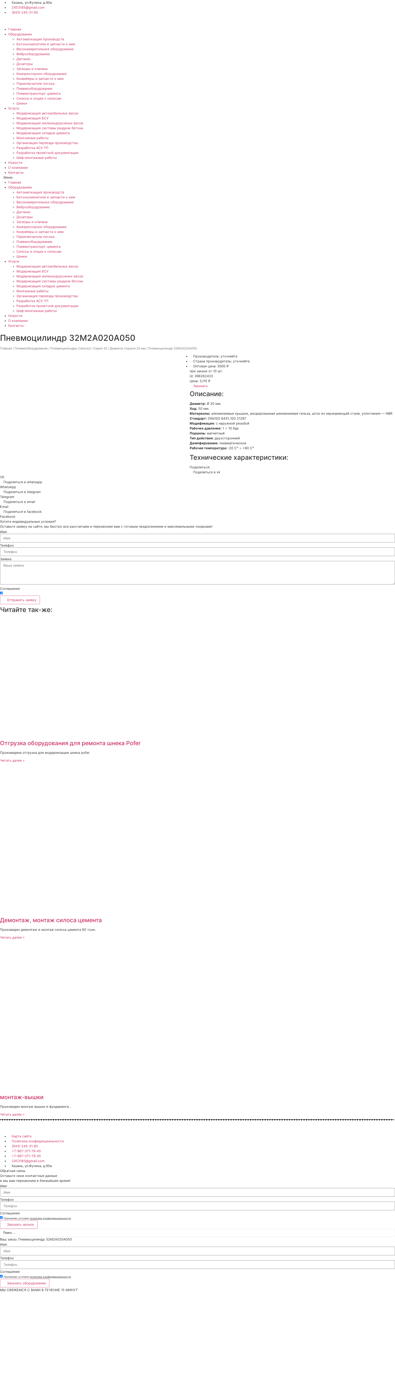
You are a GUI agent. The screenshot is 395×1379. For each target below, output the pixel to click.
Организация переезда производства (47, 143)
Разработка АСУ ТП (32, 148)
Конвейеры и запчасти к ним (40, 79)
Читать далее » (12, 760)
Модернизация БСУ (32, 118)
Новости (15, 163)
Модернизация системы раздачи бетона (49, 128)
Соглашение (10, 588)
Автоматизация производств (40, 39)
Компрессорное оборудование (41, 74)
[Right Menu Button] (392, 1295)
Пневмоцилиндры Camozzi (70, 348)
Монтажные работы (32, 138)
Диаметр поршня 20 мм (127, 348)
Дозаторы (24, 64)
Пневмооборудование (34, 88)
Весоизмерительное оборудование (45, 49)
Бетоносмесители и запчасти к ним (45, 44)
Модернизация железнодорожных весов (49, 123)
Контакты (16, 172)
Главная (14, 29)
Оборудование (20, 34)
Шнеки (21, 103)
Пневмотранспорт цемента (38, 93)
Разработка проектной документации (47, 153)
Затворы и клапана (32, 69)
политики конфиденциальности (50, 593)
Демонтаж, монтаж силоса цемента (51, 920)
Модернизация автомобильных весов (47, 113)
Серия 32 (100, 348)
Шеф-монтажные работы (36, 158)
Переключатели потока (35, 83)
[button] (197, 177)
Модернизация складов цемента (43, 133)
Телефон (7, 545)
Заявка (5, 559)
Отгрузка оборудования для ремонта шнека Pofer (70, 743)
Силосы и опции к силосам (38, 98)
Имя (3, 531)
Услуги (13, 108)
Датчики (23, 59)
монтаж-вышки (22, 1097)
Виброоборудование (33, 54)
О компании (18, 167)
